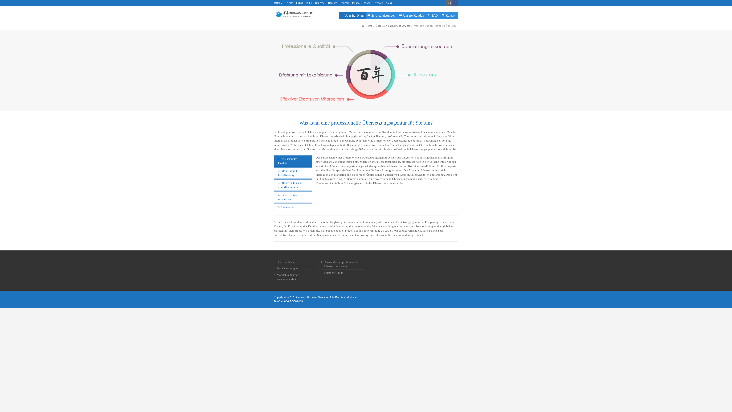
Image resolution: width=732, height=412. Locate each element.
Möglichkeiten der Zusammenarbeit (288, 277)
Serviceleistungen (287, 268)
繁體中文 (278, 3)
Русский (378, 3)
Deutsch (332, 3)
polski (389, 3)
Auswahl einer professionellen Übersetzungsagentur (342, 264)
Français (344, 3)
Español (367, 3)
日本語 (299, 3)
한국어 (309, 3)
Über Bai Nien (285, 262)
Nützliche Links (333, 272)
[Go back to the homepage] (294, 14)
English (289, 3)
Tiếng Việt (320, 3)
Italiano (356, 3)
